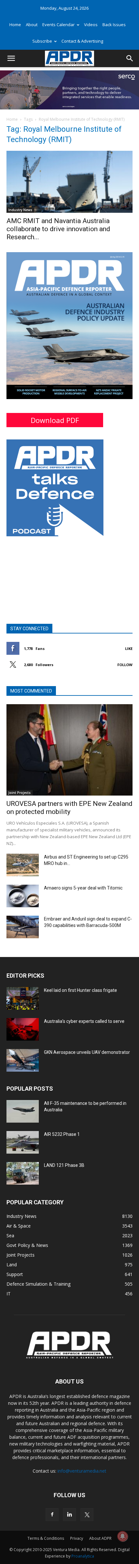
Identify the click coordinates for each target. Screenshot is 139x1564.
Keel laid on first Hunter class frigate (80, 990)
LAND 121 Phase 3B (64, 1165)
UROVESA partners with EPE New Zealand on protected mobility (69, 808)
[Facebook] (52, 1514)
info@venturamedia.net (82, 1471)
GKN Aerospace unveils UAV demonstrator (87, 1052)
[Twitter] (86, 1514)
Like (129, 648)
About (31, 24)
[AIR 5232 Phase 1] (22, 1142)
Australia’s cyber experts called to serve (84, 1021)
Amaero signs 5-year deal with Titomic (83, 887)
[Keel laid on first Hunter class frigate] (22, 998)
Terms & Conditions (45, 1538)
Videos (91, 24)
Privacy (76, 1538)
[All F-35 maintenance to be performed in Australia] (22, 1111)
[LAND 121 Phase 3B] (22, 1173)
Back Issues (114, 24)
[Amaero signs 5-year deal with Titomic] (22, 896)
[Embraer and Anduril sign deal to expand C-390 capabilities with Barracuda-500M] (22, 927)
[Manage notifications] (122, 1536)
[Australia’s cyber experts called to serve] (22, 1029)
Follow (125, 664)
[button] (11, 58)
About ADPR (100, 1538)
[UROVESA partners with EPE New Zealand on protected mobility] (69, 750)
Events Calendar (58, 24)
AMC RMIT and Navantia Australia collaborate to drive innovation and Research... (58, 229)
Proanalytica (82, 1556)
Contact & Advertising (82, 41)
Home (15, 24)
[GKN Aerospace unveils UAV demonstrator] (22, 1060)
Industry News (20, 210)
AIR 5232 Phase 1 (62, 1134)
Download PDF (55, 420)
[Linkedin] (69, 1514)
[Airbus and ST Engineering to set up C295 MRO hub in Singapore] (22, 865)
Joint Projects (19, 792)
